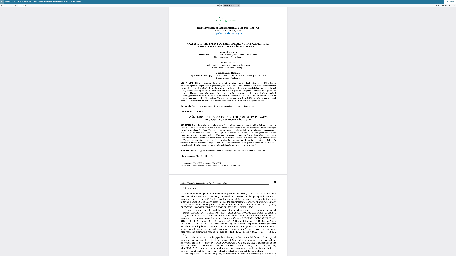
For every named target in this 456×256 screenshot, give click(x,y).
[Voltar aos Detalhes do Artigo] (2, 2)
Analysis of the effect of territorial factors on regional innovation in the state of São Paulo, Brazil (43, 2)
